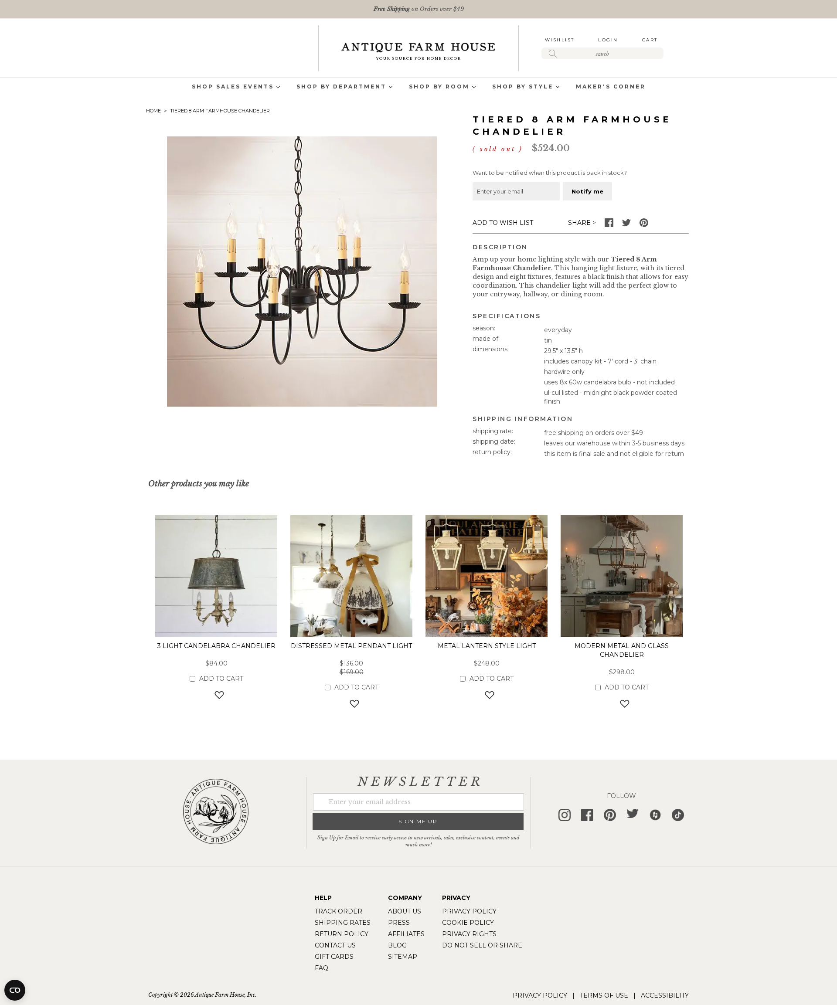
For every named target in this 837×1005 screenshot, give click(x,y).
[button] (216, 695)
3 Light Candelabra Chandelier (216, 646)
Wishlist (560, 40)
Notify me (587, 191)
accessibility (665, 995)
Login (608, 40)
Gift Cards (334, 957)
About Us (404, 911)
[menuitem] (232, 87)
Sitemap (402, 957)
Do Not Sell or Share (482, 945)
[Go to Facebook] (609, 225)
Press (399, 923)
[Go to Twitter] (626, 225)
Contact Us (335, 945)
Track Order (338, 911)
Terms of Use (604, 995)
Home (153, 111)
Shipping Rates (343, 923)
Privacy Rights (469, 934)
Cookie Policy (468, 923)
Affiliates (406, 934)
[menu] (419, 87)
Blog (397, 945)
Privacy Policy (469, 911)
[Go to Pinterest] (644, 225)
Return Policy (341, 934)
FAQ (321, 968)
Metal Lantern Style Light (487, 646)
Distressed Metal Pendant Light (351, 646)
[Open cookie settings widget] (14, 990)
